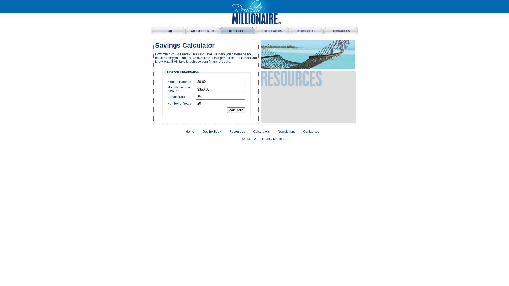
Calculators (261, 131)
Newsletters (286, 131)
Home (190, 131)
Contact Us (311, 131)
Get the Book (212, 131)
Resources (237, 131)
